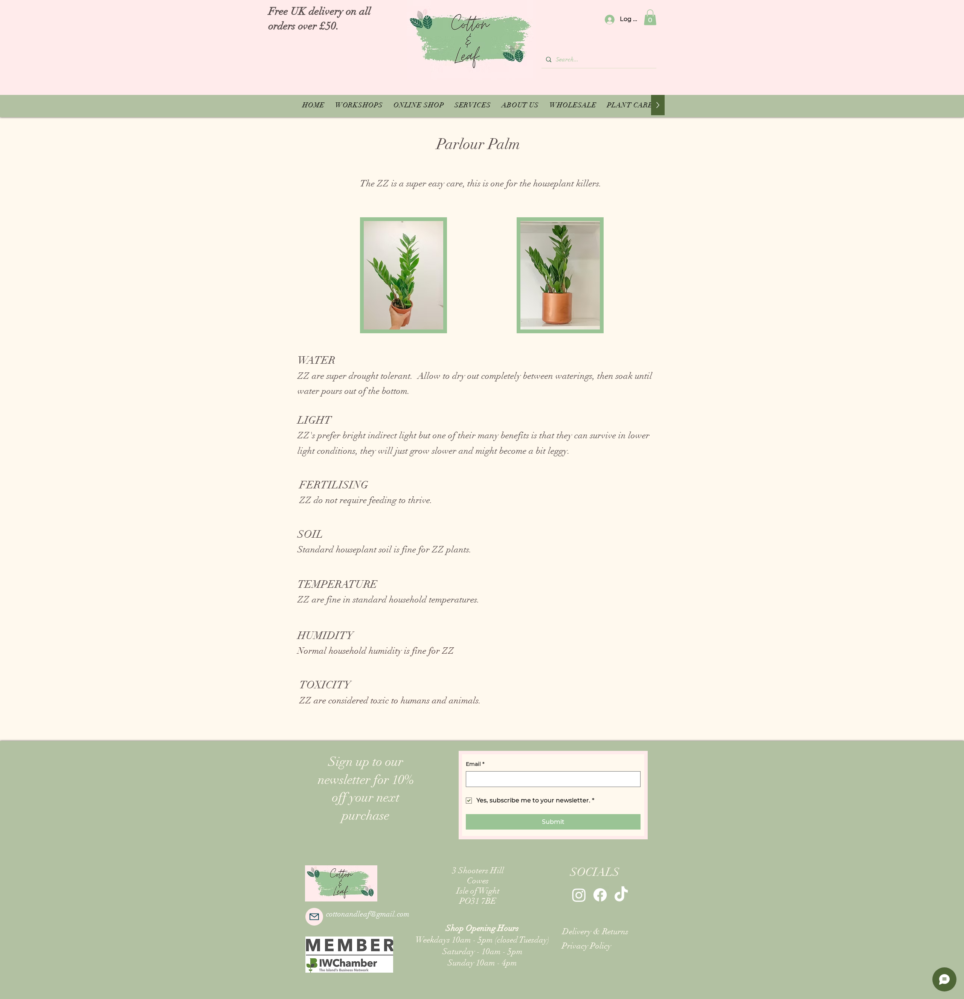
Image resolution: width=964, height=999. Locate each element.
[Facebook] (600, 895)
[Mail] (314, 917)
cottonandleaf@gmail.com (367, 914)
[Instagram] (579, 895)
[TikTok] (621, 895)
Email (475, 764)
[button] (650, 17)
